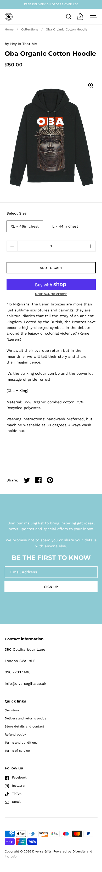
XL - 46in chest (25, 226)
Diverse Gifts (42, 851)
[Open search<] (68, 16)
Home (9, 29)
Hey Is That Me (23, 44)
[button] (90, 246)
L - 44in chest (65, 226)
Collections (29, 29)
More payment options (51, 294)
